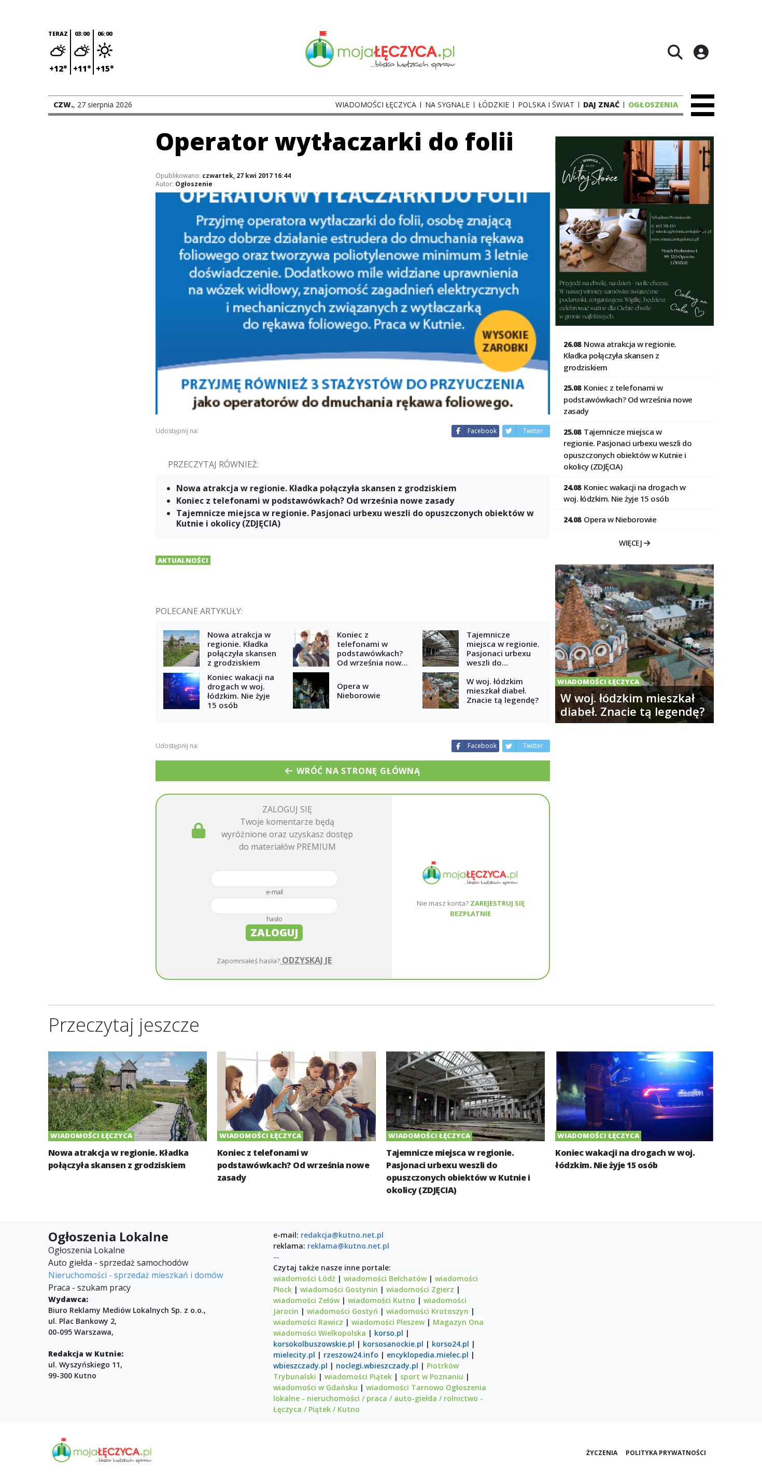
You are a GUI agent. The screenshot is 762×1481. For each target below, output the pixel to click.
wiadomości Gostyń (342, 1311)
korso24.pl (450, 1344)
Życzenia (601, 1452)
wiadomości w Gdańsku (315, 1387)
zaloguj (274, 932)
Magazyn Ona (458, 1322)
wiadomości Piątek (358, 1376)
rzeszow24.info (350, 1355)
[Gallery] (634, 231)
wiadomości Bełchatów (385, 1278)
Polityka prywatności (666, 1452)
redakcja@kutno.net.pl (342, 1235)
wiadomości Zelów (306, 1300)
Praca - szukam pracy (89, 1287)
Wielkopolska (342, 1333)
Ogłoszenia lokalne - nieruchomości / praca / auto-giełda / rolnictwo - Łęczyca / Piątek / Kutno (379, 1398)
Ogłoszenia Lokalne (86, 1250)
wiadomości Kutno (381, 1300)
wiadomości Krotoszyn (427, 1311)
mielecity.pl (294, 1355)
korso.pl (388, 1333)
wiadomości (294, 1333)
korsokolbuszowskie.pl (314, 1344)
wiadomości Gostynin (339, 1289)
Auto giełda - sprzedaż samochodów (118, 1262)
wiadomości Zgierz (419, 1289)
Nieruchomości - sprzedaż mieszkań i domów (135, 1275)
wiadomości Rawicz (308, 1322)
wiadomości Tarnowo (405, 1387)
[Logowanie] (701, 52)
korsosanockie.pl (393, 1344)
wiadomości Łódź (304, 1278)
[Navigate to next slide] (701, 231)
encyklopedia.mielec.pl (428, 1355)
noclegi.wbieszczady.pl (377, 1366)
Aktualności (183, 560)
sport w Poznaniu (431, 1376)
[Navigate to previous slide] (568, 231)
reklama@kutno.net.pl (348, 1246)
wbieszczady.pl (300, 1366)
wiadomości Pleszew (388, 1322)
